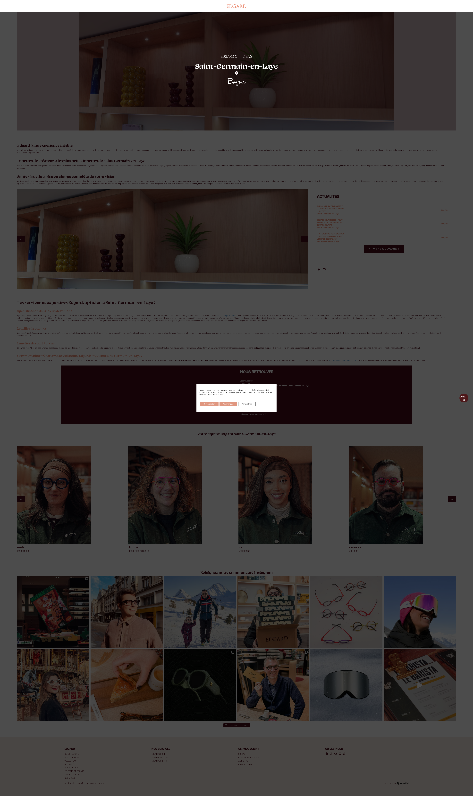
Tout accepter (209, 404)
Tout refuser (228, 404)
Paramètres (247, 404)
